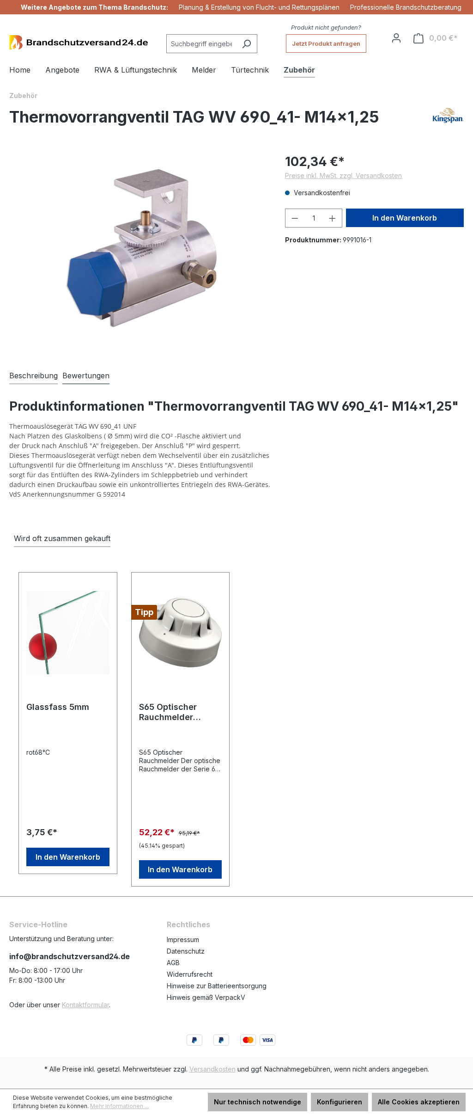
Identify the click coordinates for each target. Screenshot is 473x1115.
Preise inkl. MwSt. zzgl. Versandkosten (343, 175)
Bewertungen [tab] (85, 375)
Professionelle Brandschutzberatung (405, 7)
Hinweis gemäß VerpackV (206, 997)
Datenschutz (186, 951)
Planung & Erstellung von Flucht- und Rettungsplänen (259, 7)
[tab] (33, 376)
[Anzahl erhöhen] (332, 218)
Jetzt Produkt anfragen (326, 43)
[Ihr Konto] (396, 38)
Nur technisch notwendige (257, 1102)
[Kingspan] (448, 121)
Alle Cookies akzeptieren (419, 1102)
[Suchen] (246, 43)
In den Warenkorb (404, 217)
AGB (173, 963)
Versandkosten (212, 1069)
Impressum (183, 939)
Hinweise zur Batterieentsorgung (217, 986)
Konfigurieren (339, 1102)
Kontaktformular (85, 1005)
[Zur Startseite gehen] (78, 42)
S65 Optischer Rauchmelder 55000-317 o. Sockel (168, 712)
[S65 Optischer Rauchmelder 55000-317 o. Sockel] (180, 632)
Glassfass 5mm (57, 707)
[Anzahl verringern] (294, 218)
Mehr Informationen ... (119, 1106)
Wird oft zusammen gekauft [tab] (62, 538)
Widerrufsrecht (189, 974)
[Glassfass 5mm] (67, 632)
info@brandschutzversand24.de (69, 956)
